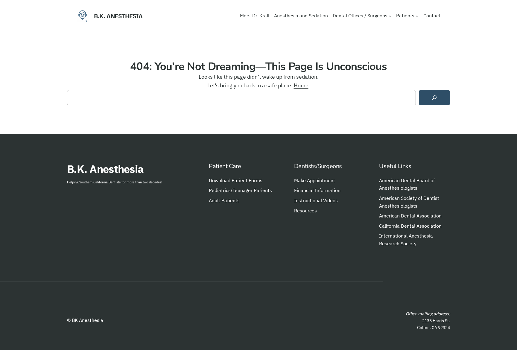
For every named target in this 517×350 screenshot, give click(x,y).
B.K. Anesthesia (118, 16)
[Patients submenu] (417, 15)
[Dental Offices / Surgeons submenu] (390, 15)
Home (301, 85)
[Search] (434, 97)
